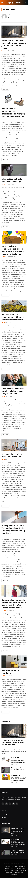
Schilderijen (23, 870)
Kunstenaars (18, 868)
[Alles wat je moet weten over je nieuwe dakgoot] (14, 170)
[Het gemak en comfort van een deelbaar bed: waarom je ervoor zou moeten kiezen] (14, 32)
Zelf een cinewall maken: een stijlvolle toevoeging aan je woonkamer (12, 391)
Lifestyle (6, 870)
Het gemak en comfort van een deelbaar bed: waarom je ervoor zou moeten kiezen (12, 743)
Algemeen (7, 866)
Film (12, 866)
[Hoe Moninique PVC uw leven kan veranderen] (14, 445)
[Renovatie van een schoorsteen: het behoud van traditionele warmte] (14, 306)
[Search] (26, 2)
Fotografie (17, 866)
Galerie (23, 866)
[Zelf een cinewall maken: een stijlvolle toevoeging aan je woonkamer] (14, 380)
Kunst (12, 868)
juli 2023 (3, 817)
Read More (5, 89)
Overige (17, 870)
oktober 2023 (4, 815)
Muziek (11, 870)
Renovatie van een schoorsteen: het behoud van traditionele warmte (12, 317)
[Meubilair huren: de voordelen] (14, 661)
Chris (9, 14)
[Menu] (2, 2)
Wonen (21, 872)
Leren (23, 868)
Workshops (14, 874)
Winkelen (16, 872)
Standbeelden (9, 872)
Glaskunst (7, 868)
